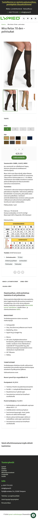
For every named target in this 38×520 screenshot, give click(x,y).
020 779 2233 (13, 12)
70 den (20, 257)
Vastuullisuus (27, 9)
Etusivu (3, 24)
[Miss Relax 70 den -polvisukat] (19, 64)
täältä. (18, 309)
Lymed (3, 467)
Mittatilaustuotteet (7, 472)
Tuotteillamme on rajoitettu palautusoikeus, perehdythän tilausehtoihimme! (19, 3)
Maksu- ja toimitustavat (14, 9)
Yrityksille (4, 474)
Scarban (4, 470)
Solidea (3, 469)
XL (31, 129)
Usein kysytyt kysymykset (10, 499)
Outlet (3, 476)
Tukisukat (18, 264)
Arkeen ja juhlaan (11, 261)
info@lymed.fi (26, 12)
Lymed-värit (24, 281)
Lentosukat (23, 261)
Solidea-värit (7, 286)
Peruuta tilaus (6, 503)
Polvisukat (8, 264)
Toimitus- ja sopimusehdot (10, 496)
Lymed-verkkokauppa (15, 514)
